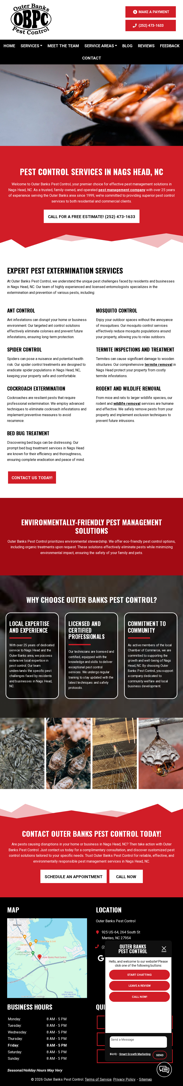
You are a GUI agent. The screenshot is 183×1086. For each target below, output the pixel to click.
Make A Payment (154, 12)
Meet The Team (63, 45)
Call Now (126, 876)
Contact (91, 58)
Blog (127, 45)
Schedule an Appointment (73, 876)
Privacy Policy (124, 1079)
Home (9, 45)
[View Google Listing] (101, 961)
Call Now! (139, 996)
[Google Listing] (47, 997)
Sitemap (145, 1079)
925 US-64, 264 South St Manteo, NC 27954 (121, 935)
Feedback (169, 45)
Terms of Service (98, 1079)
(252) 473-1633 (151, 25)
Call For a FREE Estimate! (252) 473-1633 (91, 216)
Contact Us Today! (32, 477)
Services (30, 45)
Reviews (146, 45)
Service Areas (99, 45)
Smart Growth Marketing (134, 1054)
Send (160, 1055)
